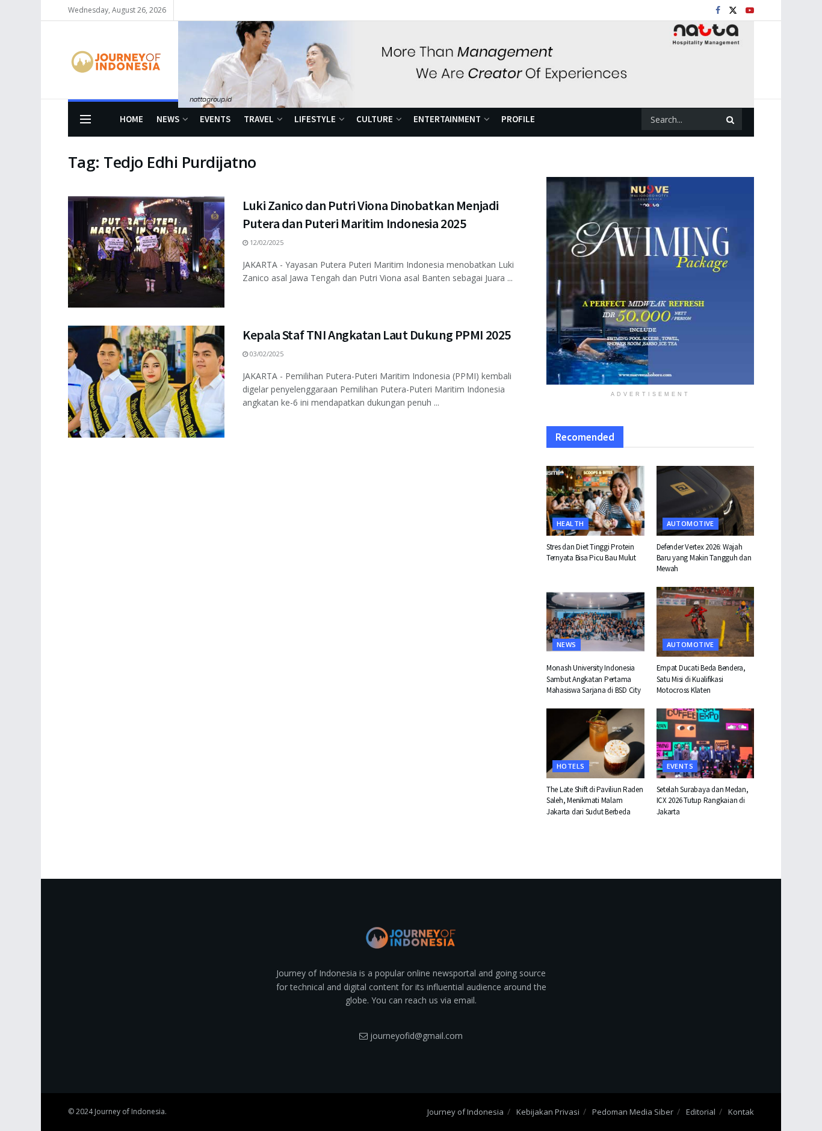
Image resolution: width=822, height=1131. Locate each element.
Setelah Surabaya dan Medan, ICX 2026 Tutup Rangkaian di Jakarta (703, 800)
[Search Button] (731, 119)
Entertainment (447, 119)
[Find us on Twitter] (733, 10)
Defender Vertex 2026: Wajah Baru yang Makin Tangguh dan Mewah (704, 558)
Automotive (690, 523)
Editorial (700, 1111)
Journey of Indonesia (465, 1111)
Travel (259, 119)
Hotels (571, 765)
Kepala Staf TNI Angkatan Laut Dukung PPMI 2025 (377, 334)
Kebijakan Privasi (547, 1111)
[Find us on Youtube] (750, 10)
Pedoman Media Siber (632, 1111)
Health (570, 523)
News (167, 119)
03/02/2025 (265, 353)
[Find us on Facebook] (717, 10)
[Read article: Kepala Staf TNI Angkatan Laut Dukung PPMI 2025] (146, 382)
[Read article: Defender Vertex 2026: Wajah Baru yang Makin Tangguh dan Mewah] (706, 501)
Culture (374, 119)
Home (131, 119)
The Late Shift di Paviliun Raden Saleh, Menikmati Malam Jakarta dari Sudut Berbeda (594, 800)
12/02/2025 (265, 242)
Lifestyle (315, 119)
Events (215, 119)
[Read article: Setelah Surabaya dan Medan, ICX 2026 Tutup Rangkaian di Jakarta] (706, 743)
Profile (518, 119)
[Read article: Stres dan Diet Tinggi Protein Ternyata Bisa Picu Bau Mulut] (595, 501)
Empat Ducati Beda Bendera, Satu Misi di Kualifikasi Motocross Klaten (701, 679)
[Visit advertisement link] (466, 60)
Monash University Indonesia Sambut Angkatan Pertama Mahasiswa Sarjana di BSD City (593, 679)
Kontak (741, 1111)
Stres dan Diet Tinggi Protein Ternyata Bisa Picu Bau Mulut (591, 552)
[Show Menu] (85, 119)
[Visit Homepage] (114, 60)
